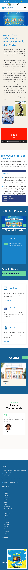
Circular (12, 327)
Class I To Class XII (8, 511)
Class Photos (7, 515)
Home (5, 491)
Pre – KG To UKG (8, 509)
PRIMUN (6, 526)
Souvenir (6, 529)
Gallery (5, 533)
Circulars (6, 500)
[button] (14, 135)
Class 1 (5, 502)
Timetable (6, 531)
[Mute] (23, 141)
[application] (14, 135)
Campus (6, 381)
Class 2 (5, 504)
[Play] (2, 141)
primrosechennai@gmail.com (11, 482)
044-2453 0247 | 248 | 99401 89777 (12, 479)
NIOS (14, 1)
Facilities (6, 517)
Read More (7, 300)
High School (7, 513)
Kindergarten (7, 506)
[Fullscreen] (25, 141)
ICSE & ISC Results (8, 520)
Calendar (12, 308)
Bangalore (6, 493)
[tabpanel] (14, 19)
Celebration (7, 497)
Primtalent (6, 524)
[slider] (13, 141)
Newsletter (13, 288)
